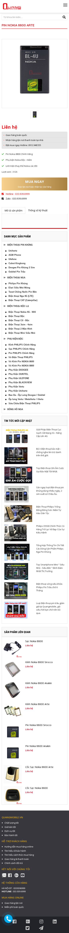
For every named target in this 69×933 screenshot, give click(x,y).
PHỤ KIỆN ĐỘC (14, 339)
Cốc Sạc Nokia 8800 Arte (39, 767)
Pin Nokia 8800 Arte (18, 25)
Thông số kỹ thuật (38, 210)
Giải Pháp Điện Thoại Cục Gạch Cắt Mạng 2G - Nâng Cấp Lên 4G (48, 433)
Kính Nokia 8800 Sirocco (39, 662)
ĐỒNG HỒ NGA (14, 409)
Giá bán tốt (10, 826)
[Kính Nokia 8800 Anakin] (13, 690)
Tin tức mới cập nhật (18, 420)
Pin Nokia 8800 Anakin (37, 746)
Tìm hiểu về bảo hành (15, 850)
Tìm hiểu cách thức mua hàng (19, 854)
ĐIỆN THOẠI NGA (15, 277)
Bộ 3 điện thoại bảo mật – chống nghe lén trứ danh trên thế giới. (48, 452)
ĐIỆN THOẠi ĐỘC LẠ (17, 306)
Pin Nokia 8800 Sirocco (38, 725)
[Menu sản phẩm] (65, 6)
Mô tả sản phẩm (13, 210)
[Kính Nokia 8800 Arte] (13, 711)
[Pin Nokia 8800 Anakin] (13, 753)
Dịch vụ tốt (10, 831)
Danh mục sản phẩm (17, 236)
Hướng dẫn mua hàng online (19, 846)
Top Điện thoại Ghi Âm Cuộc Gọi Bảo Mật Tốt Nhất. (50, 470)
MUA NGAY (34, 181)
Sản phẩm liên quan (17, 632)
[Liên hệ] (9, 918)
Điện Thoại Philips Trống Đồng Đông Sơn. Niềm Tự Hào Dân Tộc (48, 510)
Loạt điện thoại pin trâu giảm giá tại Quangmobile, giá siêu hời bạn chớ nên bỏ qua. (50, 608)
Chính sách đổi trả (14, 863)
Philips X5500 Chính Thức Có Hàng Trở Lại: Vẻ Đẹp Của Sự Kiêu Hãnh (50, 529)
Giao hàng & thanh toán (17, 859)
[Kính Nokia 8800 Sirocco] (13, 669)
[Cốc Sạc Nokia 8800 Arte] (13, 774)
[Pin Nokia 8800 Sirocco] (13, 732)
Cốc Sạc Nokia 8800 (36, 788)
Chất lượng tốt (12, 822)
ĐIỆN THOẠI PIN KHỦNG (19, 245)
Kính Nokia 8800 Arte (37, 704)
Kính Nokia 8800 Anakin (38, 683)
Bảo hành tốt (11, 835)
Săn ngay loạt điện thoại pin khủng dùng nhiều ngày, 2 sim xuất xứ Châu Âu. (50, 490)
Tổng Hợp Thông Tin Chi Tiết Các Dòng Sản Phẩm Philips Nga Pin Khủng (50, 548)
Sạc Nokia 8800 (34, 641)
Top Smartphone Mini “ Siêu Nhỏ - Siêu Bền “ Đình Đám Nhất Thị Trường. (50, 568)
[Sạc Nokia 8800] (13, 648)
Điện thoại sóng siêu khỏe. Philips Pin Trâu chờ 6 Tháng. (49, 587)
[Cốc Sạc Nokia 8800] (13, 795)
